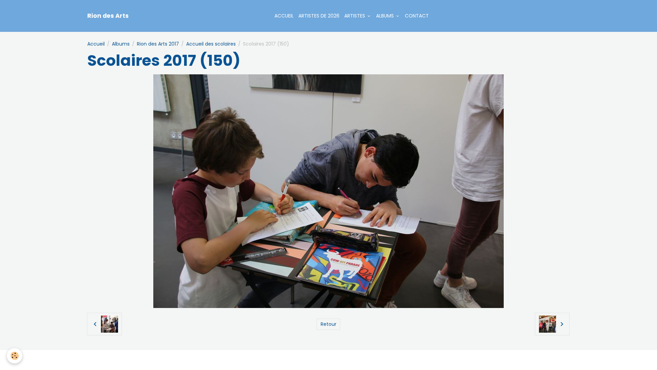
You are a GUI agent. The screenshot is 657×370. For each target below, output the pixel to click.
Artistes (355, 15)
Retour (328, 324)
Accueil (284, 15)
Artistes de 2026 (318, 15)
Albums (385, 15)
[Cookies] (14, 355)
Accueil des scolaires (211, 43)
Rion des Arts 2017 (158, 43)
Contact (417, 15)
